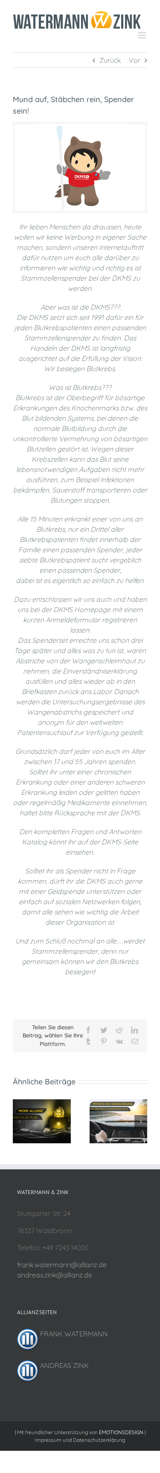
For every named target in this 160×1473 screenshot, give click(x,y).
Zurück (110, 59)
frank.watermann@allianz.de (62, 1263)
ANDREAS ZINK (63, 1364)
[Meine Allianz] (42, 1102)
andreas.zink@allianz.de (54, 1274)
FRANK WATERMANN (73, 1333)
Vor (134, 59)
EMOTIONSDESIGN (121, 1431)
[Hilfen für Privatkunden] (119, 1102)
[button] (19, 1120)
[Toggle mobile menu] (142, 34)
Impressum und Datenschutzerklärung (80, 1439)
